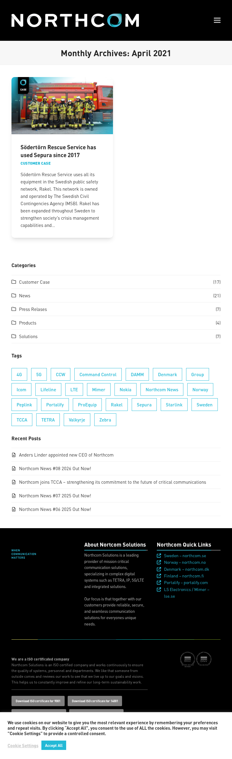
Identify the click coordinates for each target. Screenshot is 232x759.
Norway (200, 389)
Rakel (117, 405)
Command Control (98, 374)
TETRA (48, 420)
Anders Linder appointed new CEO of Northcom (66, 455)
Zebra (105, 420)
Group (197, 374)
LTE (74, 389)
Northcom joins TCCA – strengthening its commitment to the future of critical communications (112, 482)
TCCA (22, 420)
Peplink (24, 405)
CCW (60, 374)
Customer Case (36, 163)
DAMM (137, 374)
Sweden (205, 405)
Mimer (98, 389)
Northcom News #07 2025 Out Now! (55, 496)
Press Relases (33, 309)
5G (39, 374)
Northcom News (162, 389)
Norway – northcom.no (185, 562)
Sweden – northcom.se (185, 555)
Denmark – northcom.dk (186, 569)
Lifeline (48, 389)
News (24, 295)
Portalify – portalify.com (186, 582)
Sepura (144, 405)
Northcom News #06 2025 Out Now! (55, 509)
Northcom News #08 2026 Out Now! (55, 468)
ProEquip (87, 405)
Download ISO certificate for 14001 (95, 701)
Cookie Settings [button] (23, 745)
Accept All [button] (54, 745)
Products (27, 323)
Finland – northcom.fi (184, 575)
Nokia (125, 389)
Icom (21, 389)
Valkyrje (77, 420)
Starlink (174, 405)
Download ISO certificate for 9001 (38, 701)
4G (19, 374)
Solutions (28, 336)
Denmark (167, 374)
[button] (217, 20)
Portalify (55, 405)
